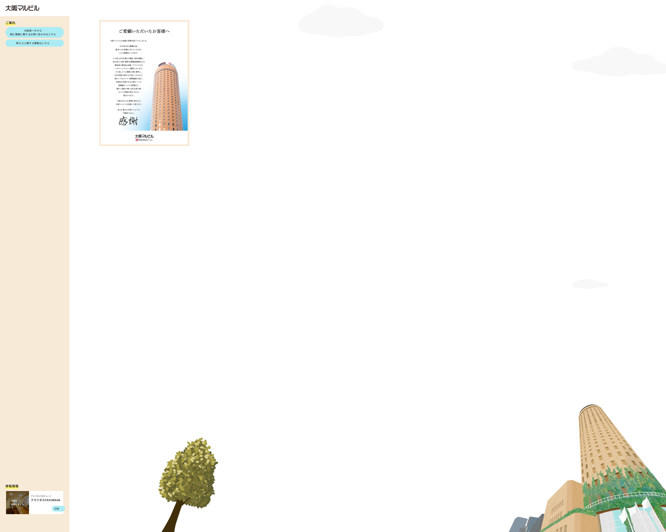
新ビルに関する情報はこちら (32, 43)
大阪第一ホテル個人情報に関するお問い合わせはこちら (33, 32)
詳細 (56, 508)
